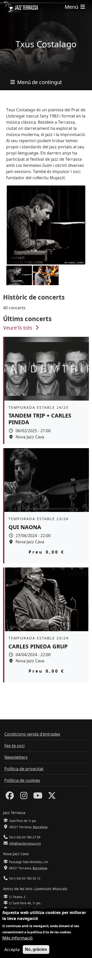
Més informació (17, 938)
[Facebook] (10, 797)
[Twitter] (52, 797)
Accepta (12, 949)
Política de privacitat (23, 769)
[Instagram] (24, 797)
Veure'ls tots (18, 327)
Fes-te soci (14, 745)
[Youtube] (38, 797)
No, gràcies (36, 949)
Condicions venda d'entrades (32, 734)
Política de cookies (22, 780)
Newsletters (16, 757)
